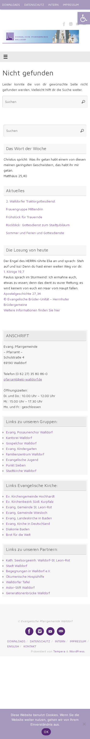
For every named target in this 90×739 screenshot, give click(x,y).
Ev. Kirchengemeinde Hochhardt (30, 496)
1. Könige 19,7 (14, 272)
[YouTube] (50, 631)
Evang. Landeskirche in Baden (29, 518)
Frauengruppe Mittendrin (24, 209)
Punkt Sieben (16, 465)
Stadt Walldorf (16, 566)
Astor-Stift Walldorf (20, 587)
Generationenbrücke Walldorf (28, 593)
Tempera (59, 651)
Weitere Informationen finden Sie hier (32, 310)
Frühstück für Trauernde (24, 217)
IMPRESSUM (71, 4)
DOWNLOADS (11, 4)
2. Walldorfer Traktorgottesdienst (30, 201)
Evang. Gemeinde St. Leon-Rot (29, 507)
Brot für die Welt (18, 535)
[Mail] (61, 631)
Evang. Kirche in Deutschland (28, 524)
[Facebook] (64, 23)
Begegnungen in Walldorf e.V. (28, 571)
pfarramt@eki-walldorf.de (23, 379)
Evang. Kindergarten (21, 449)
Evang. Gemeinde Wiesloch (26, 513)
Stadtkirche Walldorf (21, 471)
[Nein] (84, 724)
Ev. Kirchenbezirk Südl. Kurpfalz (30, 502)
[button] (84, 18)
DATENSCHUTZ (34, 4)
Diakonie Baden (18, 529)
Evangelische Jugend (22, 460)
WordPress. (77, 651)
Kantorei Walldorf (19, 438)
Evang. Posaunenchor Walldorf (29, 432)
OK (46, 732)
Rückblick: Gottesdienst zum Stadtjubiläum (38, 225)
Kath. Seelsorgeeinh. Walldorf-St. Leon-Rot (38, 560)
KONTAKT (24, 14)
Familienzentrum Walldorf (25, 454)
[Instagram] (70, 23)
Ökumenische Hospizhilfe (25, 576)
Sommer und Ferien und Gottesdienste (35, 233)
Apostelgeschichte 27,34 (22, 294)
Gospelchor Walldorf (21, 443)
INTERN (53, 4)
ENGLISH (8, 14)
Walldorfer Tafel (18, 582)
